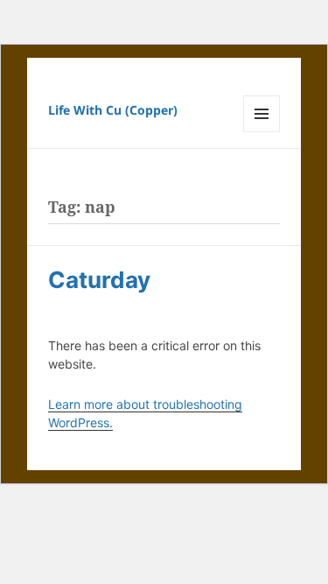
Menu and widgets (262, 131)
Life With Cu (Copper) (113, 110)
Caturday (99, 279)
